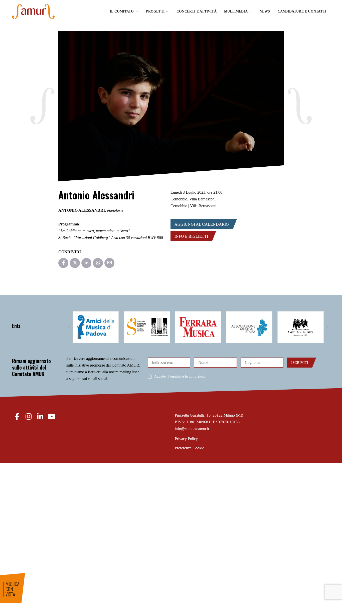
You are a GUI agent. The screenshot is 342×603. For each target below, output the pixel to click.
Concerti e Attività (197, 11)
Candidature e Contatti (302, 11)
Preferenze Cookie (189, 448)
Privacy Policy (186, 439)
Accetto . (180, 376)
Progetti (155, 11)
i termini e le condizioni (186, 376)
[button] (69, 327)
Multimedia (236, 11)
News (265, 11)
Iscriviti (299, 363)
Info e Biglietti (191, 236)
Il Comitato (122, 11)
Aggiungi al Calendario (202, 224)
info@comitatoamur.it (192, 429)
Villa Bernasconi (202, 199)
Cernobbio (178, 199)
